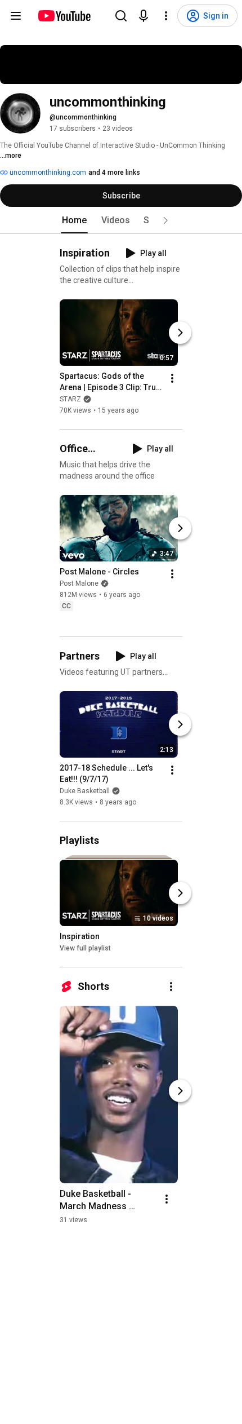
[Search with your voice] (143, 16)
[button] (165, 220)
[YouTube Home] (63, 16)
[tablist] (121, 220)
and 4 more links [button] (114, 172)
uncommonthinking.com (47, 172)
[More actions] (172, 378)
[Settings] (166, 16)
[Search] (121, 16)
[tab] (74, 220)
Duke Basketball (85, 791)
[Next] (180, 332)
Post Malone (79, 584)
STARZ (70, 399)
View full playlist (85, 948)
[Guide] (16, 16)
